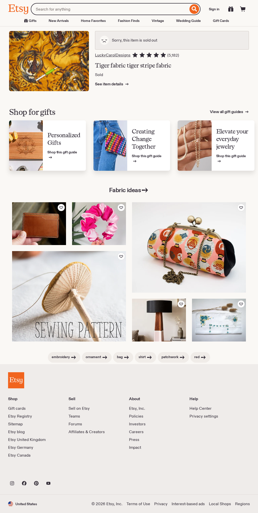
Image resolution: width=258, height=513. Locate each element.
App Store (25, 472)
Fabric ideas (125, 190)
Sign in (214, 9)
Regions (242, 503)
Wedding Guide (188, 21)
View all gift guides (227, 111)
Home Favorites (93, 21)
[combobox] (109, 9)
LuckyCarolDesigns (113, 55)
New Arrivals (59, 21)
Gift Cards (221, 21)
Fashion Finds (129, 21)
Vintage (158, 21)
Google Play (63, 472)
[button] (22, 504)
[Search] (194, 9)
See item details (109, 84)
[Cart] (243, 9)
